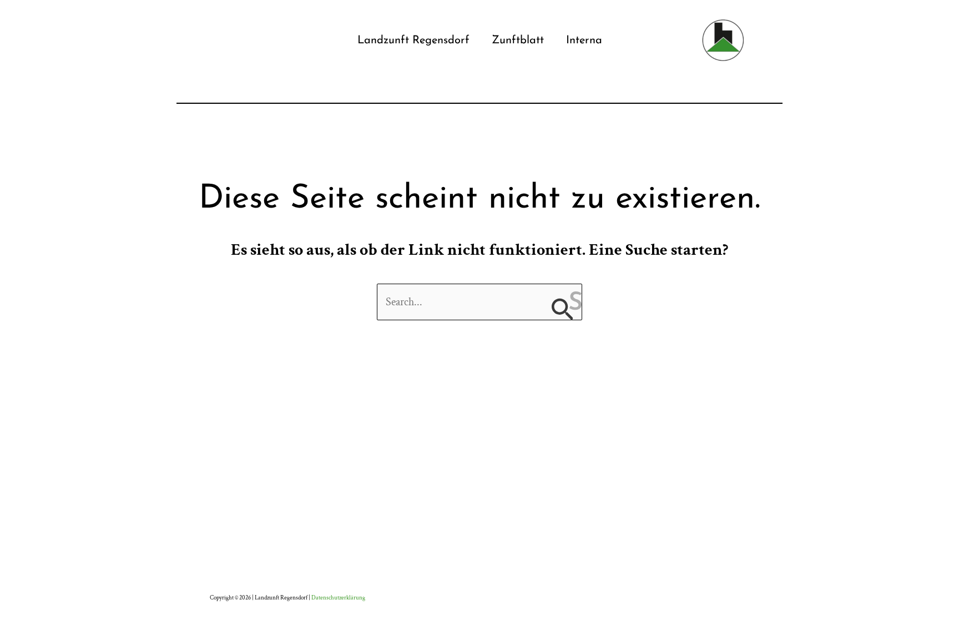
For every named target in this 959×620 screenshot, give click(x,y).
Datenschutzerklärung (338, 598)
